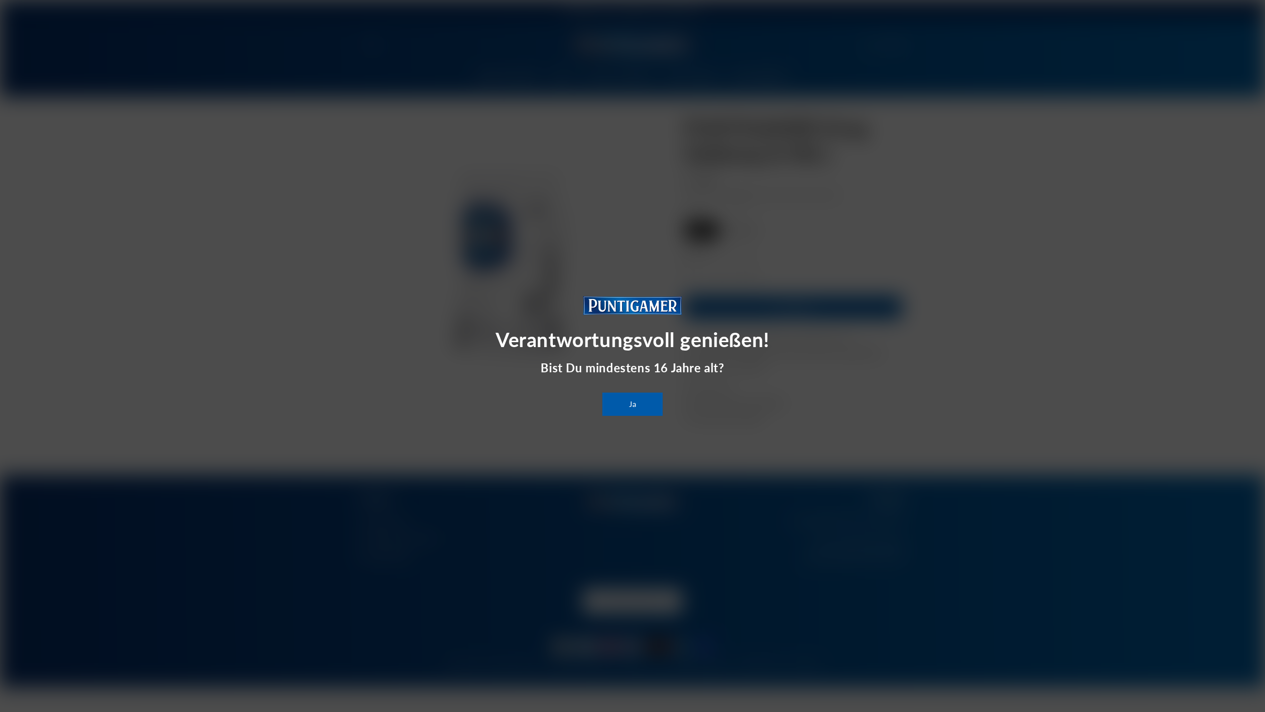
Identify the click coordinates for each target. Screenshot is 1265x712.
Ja (632, 404)
